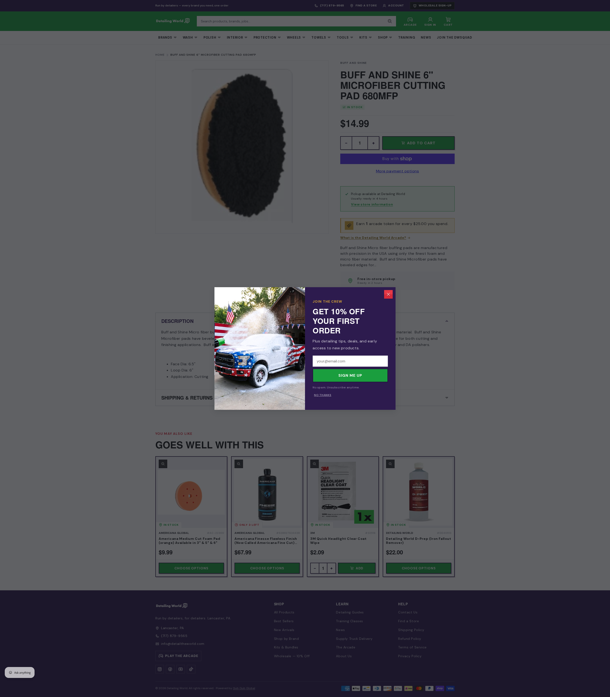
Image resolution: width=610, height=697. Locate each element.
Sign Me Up (350, 375)
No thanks (322, 395)
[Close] (388, 294)
